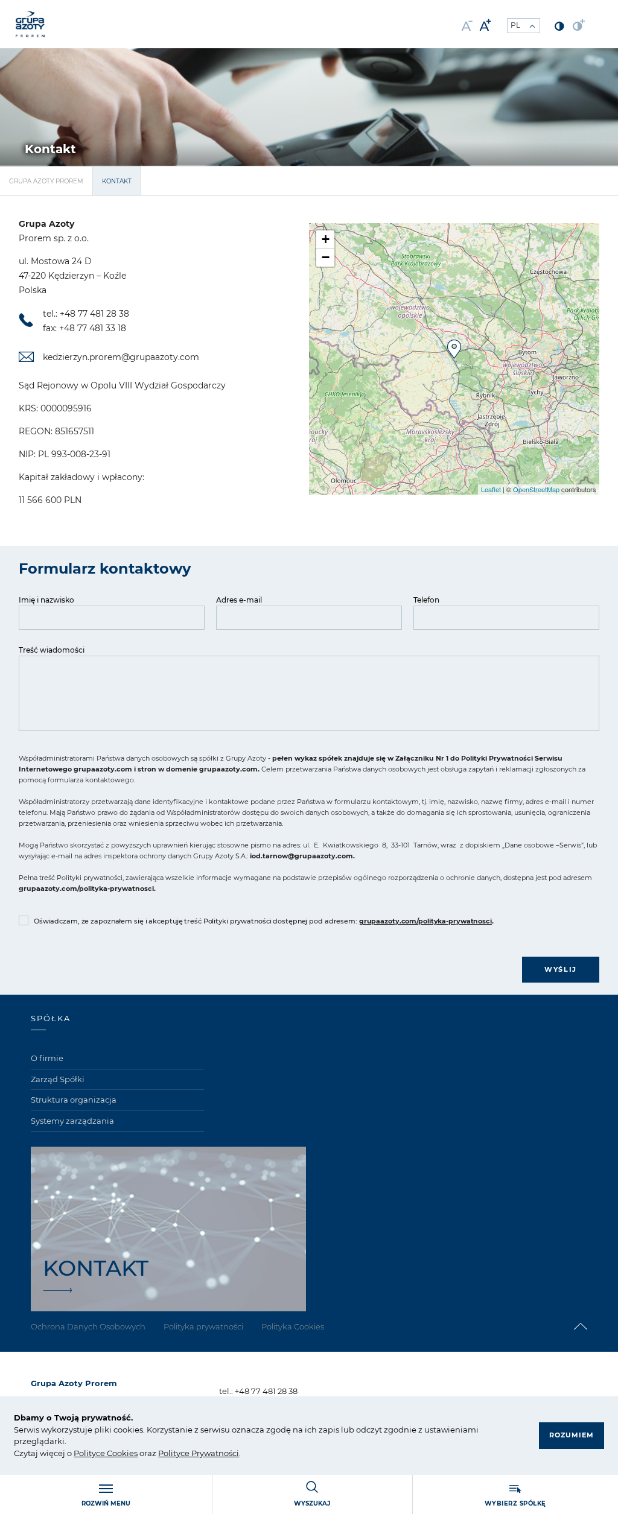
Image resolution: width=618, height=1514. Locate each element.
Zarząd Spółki (57, 1079)
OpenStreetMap (536, 489)
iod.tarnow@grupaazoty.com (301, 856)
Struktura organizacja (73, 1099)
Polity (85, 1453)
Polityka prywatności (203, 1326)
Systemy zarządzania (72, 1121)
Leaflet (491, 489)
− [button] (326, 257)
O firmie (47, 1058)
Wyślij (560, 969)
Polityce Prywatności (198, 1453)
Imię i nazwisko (46, 599)
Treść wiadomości (51, 649)
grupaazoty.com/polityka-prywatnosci (86, 888)
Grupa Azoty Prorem (46, 181)
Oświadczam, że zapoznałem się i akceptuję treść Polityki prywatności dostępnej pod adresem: (264, 921)
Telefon (426, 599)
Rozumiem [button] (571, 1435)
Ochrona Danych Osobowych (88, 1326)
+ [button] (326, 239)
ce (100, 1453)
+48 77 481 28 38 (266, 1391)
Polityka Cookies (292, 1326)
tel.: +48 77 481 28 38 (86, 313)
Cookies (121, 1453)
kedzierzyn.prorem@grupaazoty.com (121, 357)
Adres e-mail (239, 599)
